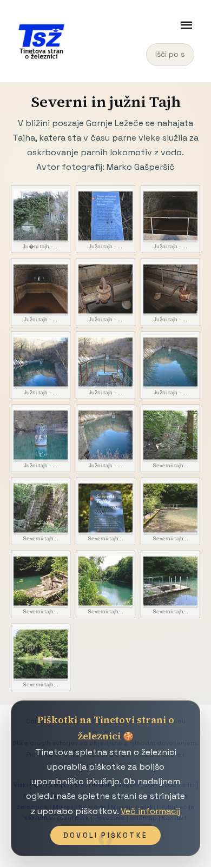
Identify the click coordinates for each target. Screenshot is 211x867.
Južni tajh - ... (105, 246)
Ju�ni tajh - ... (41, 246)
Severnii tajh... (170, 465)
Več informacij (150, 811)
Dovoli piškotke (105, 835)
